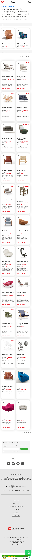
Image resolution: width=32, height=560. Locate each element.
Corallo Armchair (7, 107)
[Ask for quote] (8, 35)
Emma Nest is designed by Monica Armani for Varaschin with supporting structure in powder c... (22, 362)
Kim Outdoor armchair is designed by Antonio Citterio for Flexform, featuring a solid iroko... (23, 207)
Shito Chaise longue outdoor (8, 293)
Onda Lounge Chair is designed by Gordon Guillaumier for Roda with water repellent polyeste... (22, 238)
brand (5, 81)
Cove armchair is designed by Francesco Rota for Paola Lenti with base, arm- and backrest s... (23, 393)
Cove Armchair (21, 385)
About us (16, 500)
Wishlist (4, 30)
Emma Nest (20, 354)
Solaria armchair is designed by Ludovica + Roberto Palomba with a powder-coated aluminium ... (23, 300)
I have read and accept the (11, 451)
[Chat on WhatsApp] (28, 553)
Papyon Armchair (7, 43)
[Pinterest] (18, 465)
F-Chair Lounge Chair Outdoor (21, 169)
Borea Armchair (21, 416)
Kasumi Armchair (7, 200)
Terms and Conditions (16, 506)
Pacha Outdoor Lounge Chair (6, 262)
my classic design (13, 2)
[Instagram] (22, 465)
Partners (16, 512)
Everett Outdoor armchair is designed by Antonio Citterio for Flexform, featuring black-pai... (23, 146)
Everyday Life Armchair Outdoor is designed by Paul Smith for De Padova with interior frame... (7, 393)
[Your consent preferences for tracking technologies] (29, 557)
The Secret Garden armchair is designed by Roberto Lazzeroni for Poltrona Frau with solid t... (23, 331)
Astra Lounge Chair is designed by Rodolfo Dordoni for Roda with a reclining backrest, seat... (8, 84)
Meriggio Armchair (7, 231)
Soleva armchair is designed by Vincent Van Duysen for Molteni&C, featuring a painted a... (7, 331)
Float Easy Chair (6, 416)
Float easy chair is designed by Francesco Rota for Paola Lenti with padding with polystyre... (8, 424)
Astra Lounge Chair (7, 76)
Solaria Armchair (22, 292)
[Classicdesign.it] (3, 2)
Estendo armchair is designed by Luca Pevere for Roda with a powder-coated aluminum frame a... (8, 146)
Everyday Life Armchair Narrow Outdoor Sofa (7, 170)
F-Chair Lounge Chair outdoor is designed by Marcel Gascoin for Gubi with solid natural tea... (23, 177)
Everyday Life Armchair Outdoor (7, 385)
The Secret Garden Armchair (22, 324)
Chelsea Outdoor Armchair (22, 77)
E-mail (11, 449)
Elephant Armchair (22, 107)
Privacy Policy (16, 451)
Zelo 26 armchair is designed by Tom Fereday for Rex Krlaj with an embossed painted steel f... (8, 362)
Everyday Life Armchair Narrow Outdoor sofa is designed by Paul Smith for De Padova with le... (7, 177)
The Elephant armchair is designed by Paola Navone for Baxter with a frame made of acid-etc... (23, 115)
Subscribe (24, 449)
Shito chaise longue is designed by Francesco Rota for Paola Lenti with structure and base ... (8, 300)
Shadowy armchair (22, 261)
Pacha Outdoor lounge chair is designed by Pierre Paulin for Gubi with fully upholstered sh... (7, 269)
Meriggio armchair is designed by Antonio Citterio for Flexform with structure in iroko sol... (8, 238)
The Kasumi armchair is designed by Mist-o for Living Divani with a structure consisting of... (7, 207)
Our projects (16, 515)
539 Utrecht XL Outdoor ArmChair (22, 44)
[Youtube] (13, 465)
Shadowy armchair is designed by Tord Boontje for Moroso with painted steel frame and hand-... (23, 269)
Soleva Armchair (7, 323)
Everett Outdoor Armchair (21, 138)
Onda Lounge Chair (22, 231)
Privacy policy (16, 503)
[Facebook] (8, 465)
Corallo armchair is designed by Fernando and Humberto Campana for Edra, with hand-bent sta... (7, 115)
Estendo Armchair (7, 138)
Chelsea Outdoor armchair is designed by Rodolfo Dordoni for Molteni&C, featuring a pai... (23, 84)
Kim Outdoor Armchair (20, 200)
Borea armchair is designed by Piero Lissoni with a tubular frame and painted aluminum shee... (23, 424)
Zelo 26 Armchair (7, 354)
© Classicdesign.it (16, 529)
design (8, 79)
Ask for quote (6, 88)
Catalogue (29, 2)
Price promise (16, 509)
